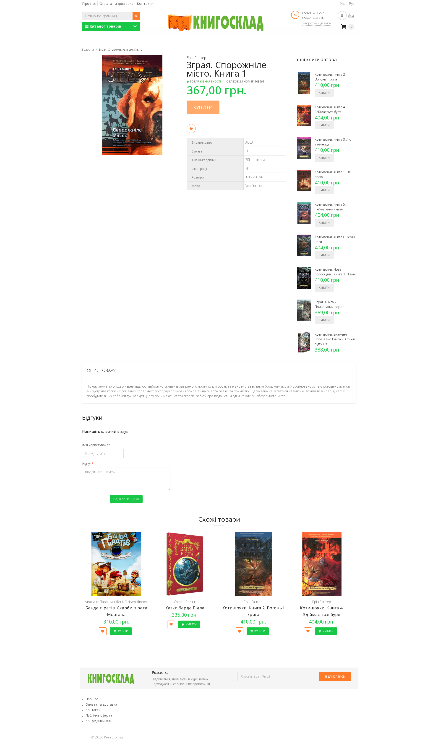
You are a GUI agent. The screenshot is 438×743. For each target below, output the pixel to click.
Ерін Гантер (196, 57)
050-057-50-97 (313, 13)
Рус (351, 3)
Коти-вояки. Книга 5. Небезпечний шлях (330, 206)
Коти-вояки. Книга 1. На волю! (333, 174)
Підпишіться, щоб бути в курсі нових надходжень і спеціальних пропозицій (181, 681)
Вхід (351, 15)
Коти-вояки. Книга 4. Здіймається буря (330, 109)
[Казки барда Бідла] (185, 564)
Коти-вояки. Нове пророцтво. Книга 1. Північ (335, 271)
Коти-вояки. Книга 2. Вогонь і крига (330, 76)
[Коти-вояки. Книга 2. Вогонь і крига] (253, 564)
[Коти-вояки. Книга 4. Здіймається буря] (322, 564)
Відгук (86, 463)
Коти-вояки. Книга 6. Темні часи (335, 239)
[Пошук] (136, 16)
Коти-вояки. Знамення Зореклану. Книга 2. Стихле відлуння (335, 339)
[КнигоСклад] (216, 22)
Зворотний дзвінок (316, 23)
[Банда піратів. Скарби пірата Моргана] (116, 564)
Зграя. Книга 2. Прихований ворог (329, 304)
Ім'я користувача (95, 445)
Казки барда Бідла (184, 608)
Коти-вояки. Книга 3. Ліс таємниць (333, 141)
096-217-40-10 (313, 18)
